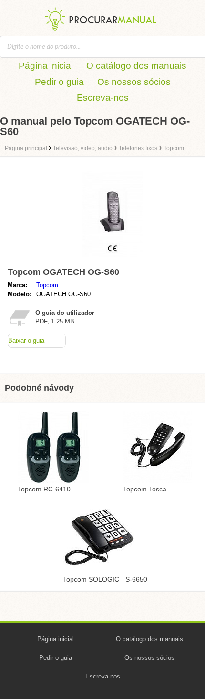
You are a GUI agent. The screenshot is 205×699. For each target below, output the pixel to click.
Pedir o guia (59, 82)
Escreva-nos (103, 98)
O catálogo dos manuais (136, 66)
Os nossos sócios (134, 82)
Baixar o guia (26, 340)
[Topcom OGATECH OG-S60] (112, 259)
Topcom (47, 285)
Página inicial (46, 66)
